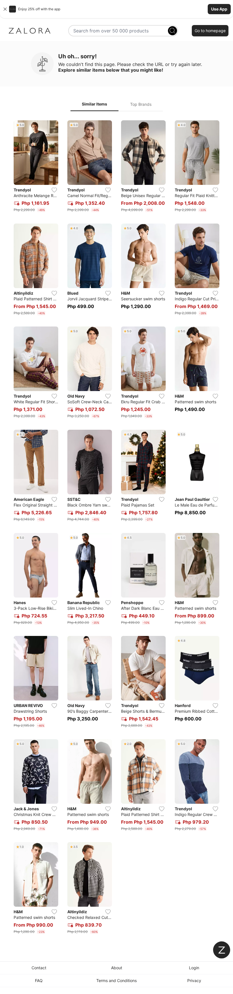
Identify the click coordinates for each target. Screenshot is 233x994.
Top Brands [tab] (140, 104)
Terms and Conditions (116, 980)
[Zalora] (30, 31)
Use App (219, 9)
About (116, 967)
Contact (39, 967)
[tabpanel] (116, 528)
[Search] (172, 30)
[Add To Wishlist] (54, 190)
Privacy (194, 980)
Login (194, 967)
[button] (116, 9)
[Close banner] (5, 9)
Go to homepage (210, 30)
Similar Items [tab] (94, 104)
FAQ (39, 980)
